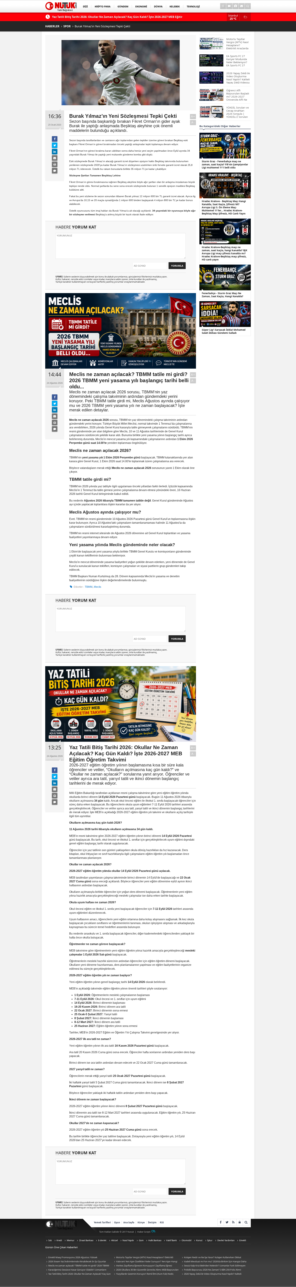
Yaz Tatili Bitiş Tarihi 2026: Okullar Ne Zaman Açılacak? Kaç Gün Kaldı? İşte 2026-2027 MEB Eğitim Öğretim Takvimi (78, 1274)
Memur (70, 1240)
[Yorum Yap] (54, 170)
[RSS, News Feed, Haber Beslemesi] (233, 1222)
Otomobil (186, 1240)
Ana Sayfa (128, 1222)
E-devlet (102, 1240)
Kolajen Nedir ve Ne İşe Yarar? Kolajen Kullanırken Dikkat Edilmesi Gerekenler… (211, 1257)
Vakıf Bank (171, 1240)
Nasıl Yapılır (128, 1240)
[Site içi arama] (248, 6)
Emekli (242, 1240)
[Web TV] (229, 6)
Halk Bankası (154, 1240)
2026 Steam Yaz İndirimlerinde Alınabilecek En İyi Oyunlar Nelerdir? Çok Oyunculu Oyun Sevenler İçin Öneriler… (75, 1261)
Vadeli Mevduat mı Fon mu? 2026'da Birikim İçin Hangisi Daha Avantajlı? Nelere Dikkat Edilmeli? (213, 1261)
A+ (193, 116)
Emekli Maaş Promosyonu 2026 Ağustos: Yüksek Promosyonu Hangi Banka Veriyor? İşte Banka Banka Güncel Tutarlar (76, 1257)
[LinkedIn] (54, 151)
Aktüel (114, 1240)
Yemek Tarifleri (102, 1222)
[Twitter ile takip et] (227, 1222)
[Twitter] (54, 145)
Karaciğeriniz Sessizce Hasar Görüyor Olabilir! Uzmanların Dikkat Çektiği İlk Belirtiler (75, 1270)
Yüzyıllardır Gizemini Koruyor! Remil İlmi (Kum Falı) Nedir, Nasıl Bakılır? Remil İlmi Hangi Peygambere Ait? (143, 1274)
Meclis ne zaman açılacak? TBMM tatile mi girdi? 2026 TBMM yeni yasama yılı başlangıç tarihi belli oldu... (77, 1266)
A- (193, 122)
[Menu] (223, 6)
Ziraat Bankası (86, 1240)
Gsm (141, 1240)
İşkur (209, 1240)
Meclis (97, 586)
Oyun (117, 1222)
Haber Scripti (143, 1231)
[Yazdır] (54, 164)
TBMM (88, 586)
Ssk (50, 1240)
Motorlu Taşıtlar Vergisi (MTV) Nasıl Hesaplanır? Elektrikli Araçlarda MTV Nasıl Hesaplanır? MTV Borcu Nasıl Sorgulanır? (144, 1257)
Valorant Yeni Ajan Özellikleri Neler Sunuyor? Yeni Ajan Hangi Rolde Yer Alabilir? (145, 1261)
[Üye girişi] (239, 1222)
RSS (162, 1222)
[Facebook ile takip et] (220, 1222)
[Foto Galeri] (235, 6)
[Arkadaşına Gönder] (54, 158)
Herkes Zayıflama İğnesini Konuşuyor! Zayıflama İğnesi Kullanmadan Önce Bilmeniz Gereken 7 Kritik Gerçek (142, 1266)
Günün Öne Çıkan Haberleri (61, 1247)
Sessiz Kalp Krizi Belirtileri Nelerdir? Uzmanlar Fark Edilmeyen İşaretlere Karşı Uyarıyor (213, 1266)
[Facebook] (54, 139)
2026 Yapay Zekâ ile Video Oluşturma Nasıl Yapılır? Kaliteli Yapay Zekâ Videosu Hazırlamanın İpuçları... (211, 1274)
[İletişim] (242, 6)
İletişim (152, 1222)
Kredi (59, 1240)
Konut (199, 1240)
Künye (141, 1222)
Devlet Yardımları (226, 1240)
